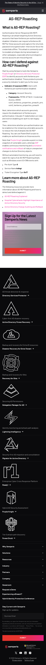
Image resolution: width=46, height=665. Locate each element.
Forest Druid (7, 538)
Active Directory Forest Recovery (16, 322)
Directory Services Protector (14, 296)
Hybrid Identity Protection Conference (18, 599)
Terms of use (29, 660)
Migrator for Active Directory (14, 458)
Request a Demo (9, 590)
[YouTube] (20, 652)
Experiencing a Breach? (12, 594)
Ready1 (5, 485)
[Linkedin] (25, 652)
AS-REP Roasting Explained (16, 196)
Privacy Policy (29, 626)
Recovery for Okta (9, 378)
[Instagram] (30, 652)
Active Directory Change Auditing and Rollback (24, 207)
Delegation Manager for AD (13, 405)
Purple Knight (8, 74)
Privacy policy (17, 660)
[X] (16, 652)
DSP (36, 143)
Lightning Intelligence (11, 432)
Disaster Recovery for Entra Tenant (16, 349)
